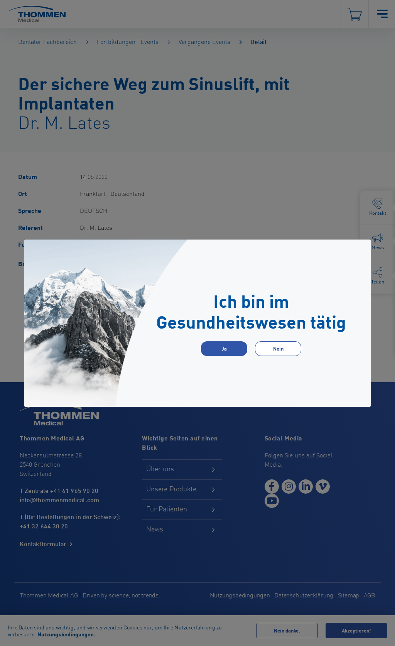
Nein (278, 348)
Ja (224, 348)
